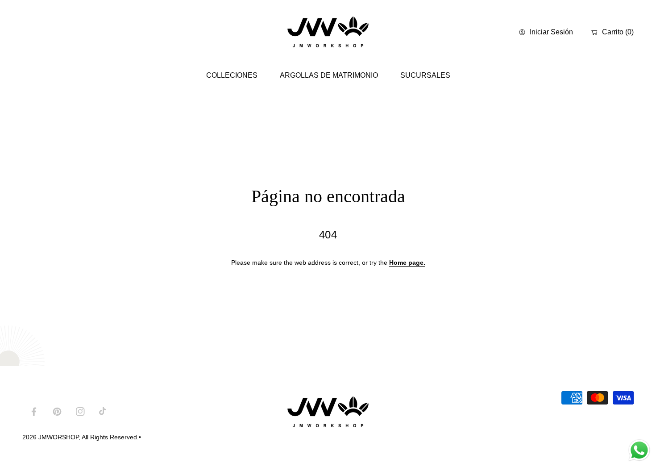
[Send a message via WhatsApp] (639, 450)
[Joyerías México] (328, 32)
